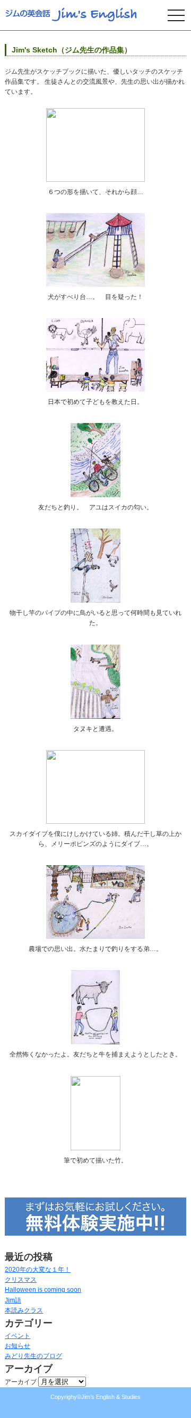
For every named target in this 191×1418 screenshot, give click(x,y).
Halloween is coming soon (43, 1289)
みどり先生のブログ (33, 1356)
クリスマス (21, 1279)
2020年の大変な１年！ (38, 1269)
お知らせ (17, 1346)
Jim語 (13, 1300)
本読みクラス (24, 1310)
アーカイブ (21, 1382)
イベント (17, 1336)
